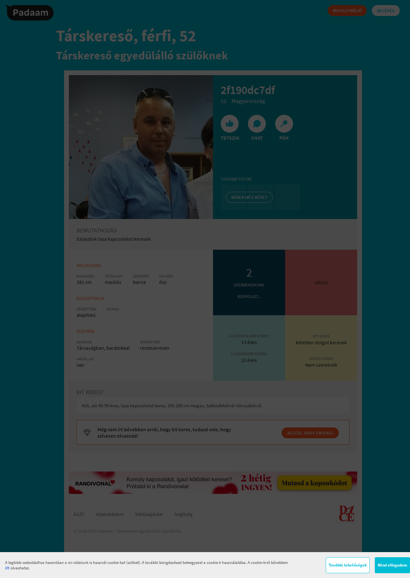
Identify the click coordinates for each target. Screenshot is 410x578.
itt (7, 568)
